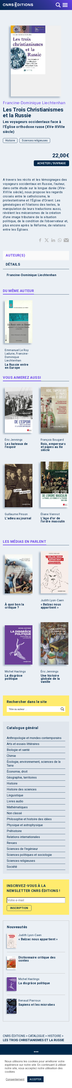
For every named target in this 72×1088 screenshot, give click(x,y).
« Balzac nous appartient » (51, 606)
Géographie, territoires (22, 777)
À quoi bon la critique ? (14, 606)
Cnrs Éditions (14, 1036)
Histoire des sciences (21, 789)
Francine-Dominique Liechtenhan (34, 102)
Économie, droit (17, 771)
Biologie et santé (18, 750)
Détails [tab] (13, 264)
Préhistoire (14, 831)
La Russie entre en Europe (17, 366)
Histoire (10, 140)
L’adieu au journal (18, 518)
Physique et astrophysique (25, 825)
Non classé (14, 813)
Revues (12, 843)
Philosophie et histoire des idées (29, 819)
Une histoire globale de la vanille (50, 678)
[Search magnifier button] (62, 709)
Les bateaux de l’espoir (16, 445)
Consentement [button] (15, 1079)
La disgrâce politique (13, 677)
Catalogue (36, 1036)
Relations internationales (23, 837)
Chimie (11, 756)
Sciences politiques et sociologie (29, 855)
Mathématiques (17, 807)
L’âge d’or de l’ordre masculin (53, 520)
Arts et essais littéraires (23, 744)
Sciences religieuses (35, 140)
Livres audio (15, 801)
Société (12, 867)
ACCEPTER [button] (35, 1079)
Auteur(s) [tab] (15, 255)
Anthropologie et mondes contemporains (34, 738)
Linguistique (15, 795)
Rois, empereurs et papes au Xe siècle (53, 447)
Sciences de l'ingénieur (22, 849)
